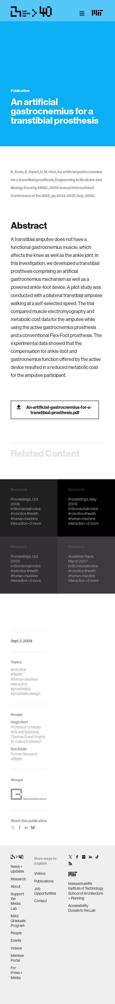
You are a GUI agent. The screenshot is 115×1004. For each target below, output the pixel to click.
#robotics (18, 513)
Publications (43, 881)
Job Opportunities (45, 891)
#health (32, 513)
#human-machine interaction (24, 521)
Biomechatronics (27, 508)
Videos (16, 948)
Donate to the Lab (81, 910)
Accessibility (78, 905)
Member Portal (17, 958)
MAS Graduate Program (18, 921)
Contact (40, 900)
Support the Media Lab (17, 901)
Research (18, 879)
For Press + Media (16, 972)
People (16, 933)
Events (16, 940)
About (15, 886)
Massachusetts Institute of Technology (85, 886)
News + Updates (17, 869)
